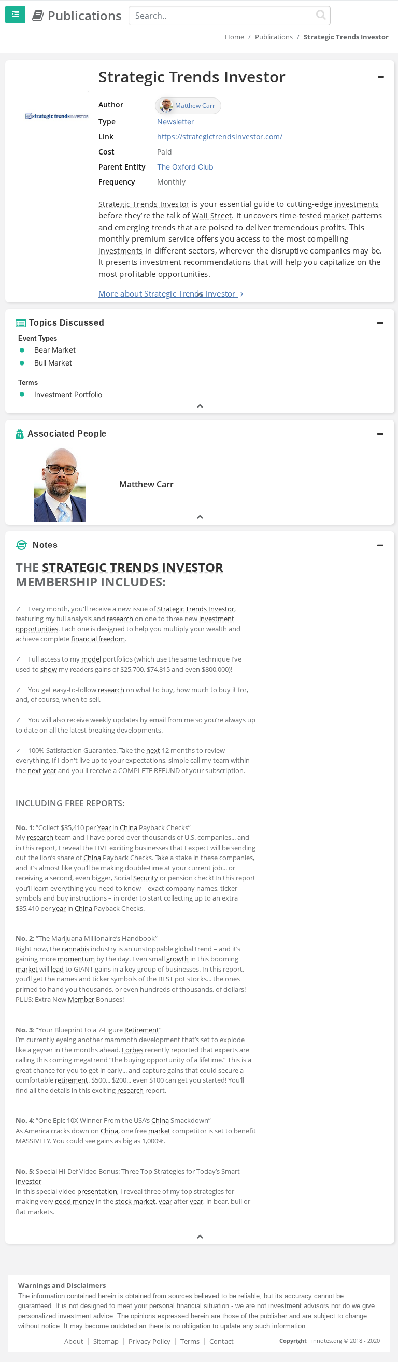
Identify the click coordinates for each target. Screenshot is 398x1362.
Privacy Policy (149, 1341)
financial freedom (98, 638)
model (91, 659)
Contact (221, 1341)
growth (177, 958)
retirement (71, 1080)
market (336, 215)
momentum (76, 958)
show (48, 669)
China (128, 827)
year (49, 770)
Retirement (141, 1029)
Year (104, 827)
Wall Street (212, 215)
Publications (274, 36)
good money (74, 1201)
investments (357, 204)
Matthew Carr (146, 484)
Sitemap (106, 1341)
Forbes (132, 1050)
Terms (190, 1341)
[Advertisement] (328, 607)
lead (57, 969)
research (120, 618)
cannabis (75, 948)
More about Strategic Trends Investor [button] (167, 293)
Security (145, 877)
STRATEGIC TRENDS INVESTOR (132, 566)
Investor (28, 1181)
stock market (135, 1201)
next (153, 750)
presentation (97, 1191)
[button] (199, 181)
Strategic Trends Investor (144, 204)
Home (234, 36)
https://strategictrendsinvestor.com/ (219, 137)
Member (81, 999)
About (73, 1341)
